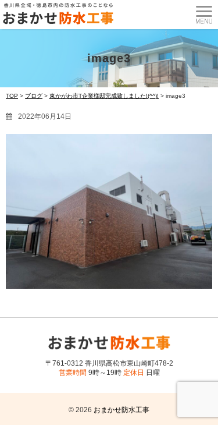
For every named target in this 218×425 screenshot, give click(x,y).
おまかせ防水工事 (121, 410)
